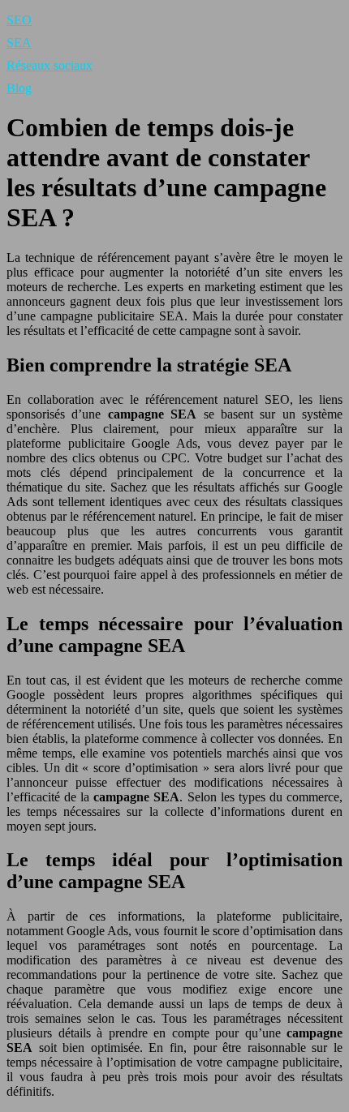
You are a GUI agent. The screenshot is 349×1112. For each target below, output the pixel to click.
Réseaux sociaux (49, 65)
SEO (19, 20)
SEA (19, 42)
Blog (19, 88)
